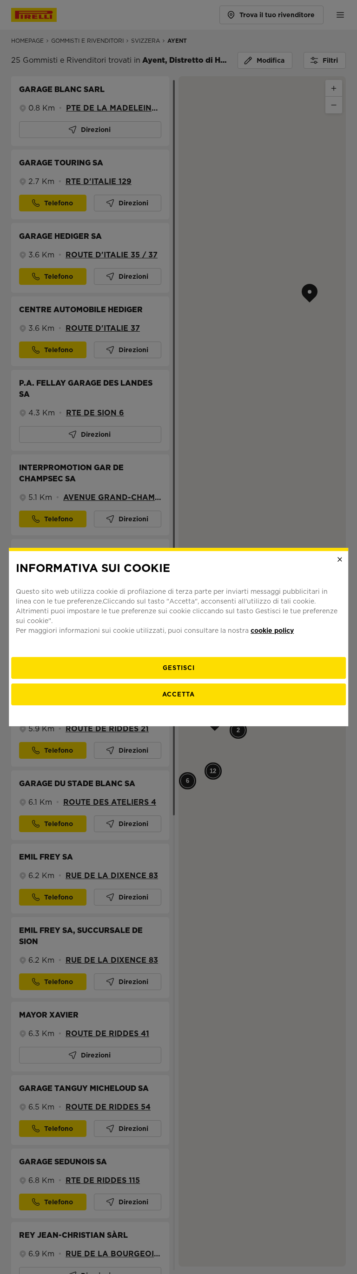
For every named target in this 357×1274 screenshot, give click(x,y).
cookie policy (272, 630)
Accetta (178, 694)
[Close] (340, 559)
